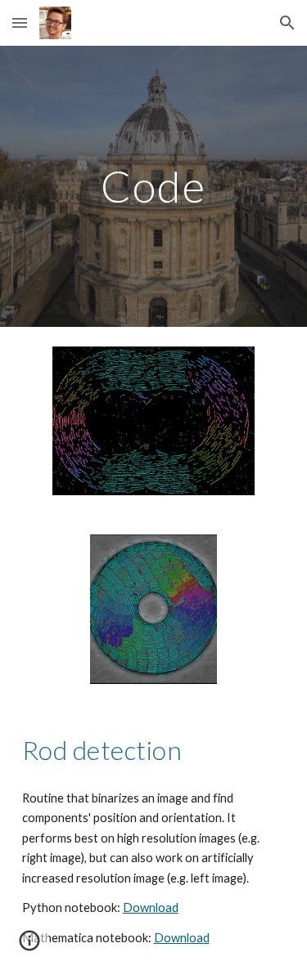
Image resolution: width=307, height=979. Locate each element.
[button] (19, 22)
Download (150, 907)
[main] (154, 186)
